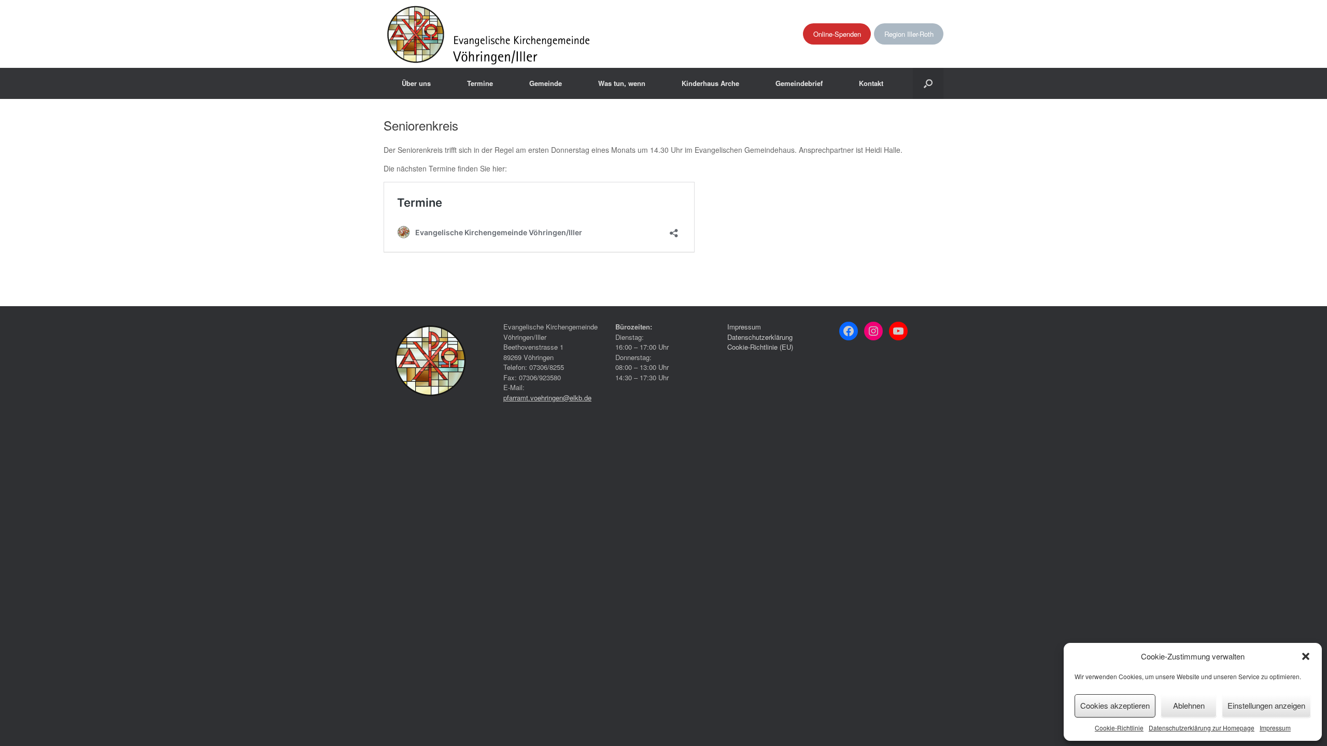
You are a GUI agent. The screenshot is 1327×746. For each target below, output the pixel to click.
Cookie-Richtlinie (1119, 727)
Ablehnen (1189, 705)
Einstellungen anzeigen (1266, 705)
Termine (480, 83)
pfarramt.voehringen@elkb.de (547, 398)
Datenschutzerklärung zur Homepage (1201, 727)
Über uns (416, 83)
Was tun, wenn (621, 83)
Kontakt (871, 83)
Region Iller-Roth (909, 34)
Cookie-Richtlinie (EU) (760, 347)
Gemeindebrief (799, 83)
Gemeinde (545, 83)
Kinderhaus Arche (710, 83)
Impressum (1275, 727)
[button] (1306, 656)
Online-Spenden (837, 34)
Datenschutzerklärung (760, 337)
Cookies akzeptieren (1115, 705)
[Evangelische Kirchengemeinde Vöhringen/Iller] (490, 34)
